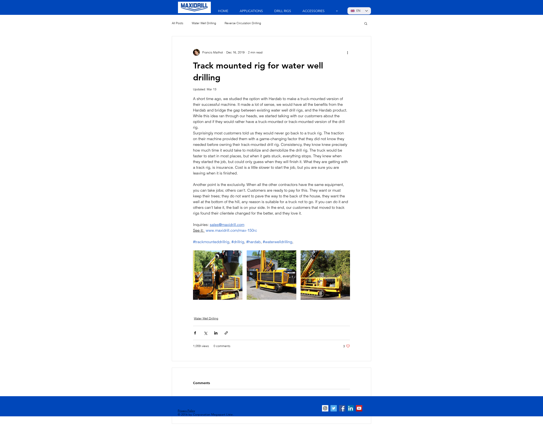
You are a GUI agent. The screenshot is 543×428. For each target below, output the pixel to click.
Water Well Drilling (204, 23)
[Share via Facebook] (195, 333)
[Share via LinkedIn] (216, 333)
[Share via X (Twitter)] (205, 333)
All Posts (177, 23)
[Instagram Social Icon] (325, 408)
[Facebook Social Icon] (342, 408)
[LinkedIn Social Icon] (350, 408)
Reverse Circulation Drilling (243, 23)
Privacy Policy (186, 411)
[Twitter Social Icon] (333, 408)
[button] (366, 23)
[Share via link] (226, 333)
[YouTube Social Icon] (359, 408)
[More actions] (347, 52)
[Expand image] (217, 275)
